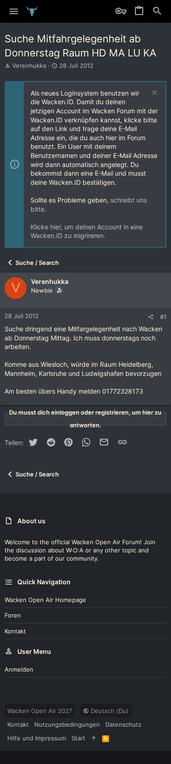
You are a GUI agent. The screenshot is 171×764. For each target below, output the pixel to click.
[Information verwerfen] (153, 93)
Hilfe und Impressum (36, 738)
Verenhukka (29, 65)
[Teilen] (151, 317)
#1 (163, 316)
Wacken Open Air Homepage (45, 599)
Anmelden (19, 669)
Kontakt (15, 631)
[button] (14, 11)
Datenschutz (123, 724)
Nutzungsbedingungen (67, 724)
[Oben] (93, 738)
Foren (13, 615)
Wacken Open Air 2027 (39, 710)
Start (78, 738)
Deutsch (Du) (109, 710)
